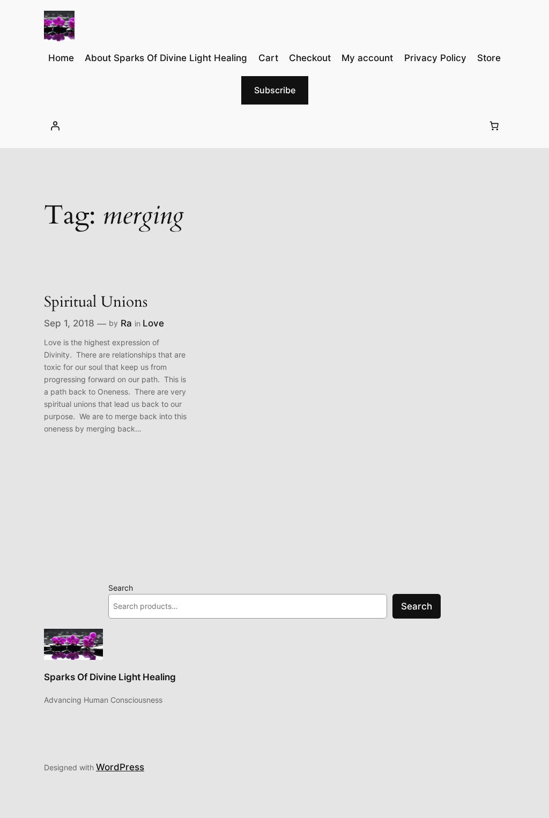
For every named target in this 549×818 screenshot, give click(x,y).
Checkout (310, 58)
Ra (126, 323)
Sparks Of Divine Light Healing (110, 677)
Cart (268, 58)
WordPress (120, 767)
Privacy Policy (435, 58)
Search (120, 587)
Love (153, 323)
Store (489, 58)
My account (367, 58)
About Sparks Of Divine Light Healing (166, 58)
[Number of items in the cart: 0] (494, 126)
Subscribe (274, 90)
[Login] (55, 126)
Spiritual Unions (95, 302)
